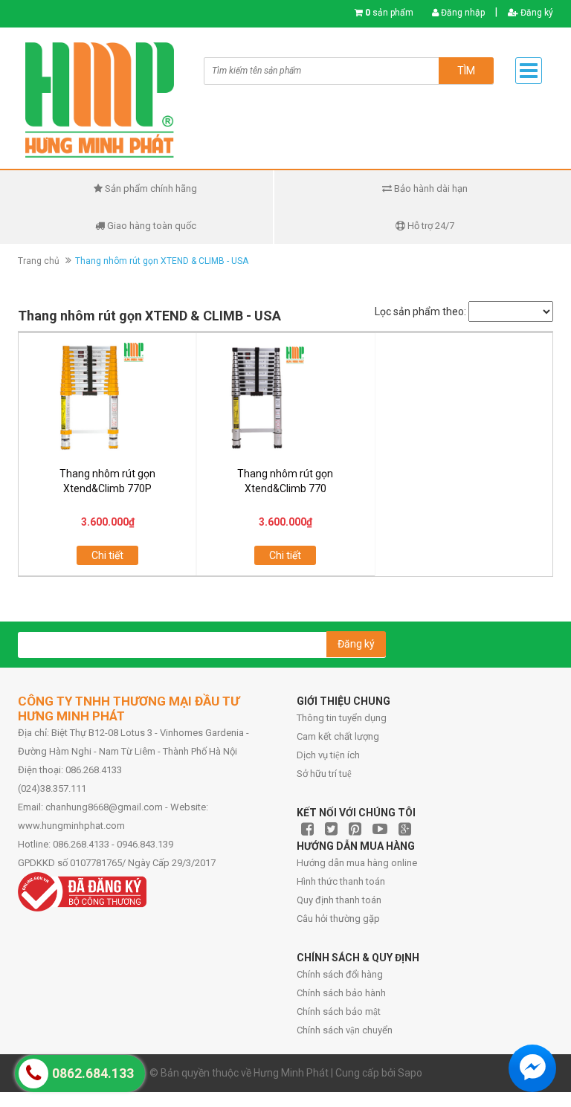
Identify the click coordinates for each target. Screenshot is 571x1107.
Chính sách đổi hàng (340, 974)
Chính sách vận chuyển (345, 1030)
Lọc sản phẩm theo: (420, 311)
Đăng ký (535, 12)
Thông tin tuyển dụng (342, 717)
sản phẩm (389, 12)
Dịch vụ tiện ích (328, 755)
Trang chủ (38, 261)
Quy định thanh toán (339, 900)
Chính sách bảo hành (341, 992)
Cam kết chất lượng (338, 736)
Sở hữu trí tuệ (324, 773)
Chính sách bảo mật (339, 1011)
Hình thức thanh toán (341, 881)
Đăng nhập (462, 12)
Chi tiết (107, 555)
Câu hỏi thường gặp (338, 918)
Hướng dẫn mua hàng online (357, 862)
